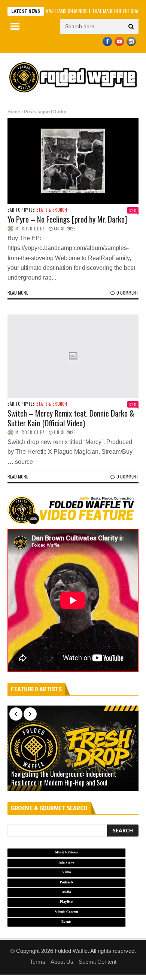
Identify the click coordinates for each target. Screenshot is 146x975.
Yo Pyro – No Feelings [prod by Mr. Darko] (67, 219)
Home (13, 111)
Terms (37, 961)
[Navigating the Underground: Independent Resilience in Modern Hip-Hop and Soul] (73, 748)
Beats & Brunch (51, 210)
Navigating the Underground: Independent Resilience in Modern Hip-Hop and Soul (63, 778)
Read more (17, 292)
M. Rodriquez (30, 229)
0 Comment (127, 292)
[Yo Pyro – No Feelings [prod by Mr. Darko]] (73, 161)
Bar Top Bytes (20, 210)
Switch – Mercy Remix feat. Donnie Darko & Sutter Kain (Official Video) (70, 417)
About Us (62, 961)
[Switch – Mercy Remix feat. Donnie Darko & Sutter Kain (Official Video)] (73, 356)
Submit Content (97, 961)
